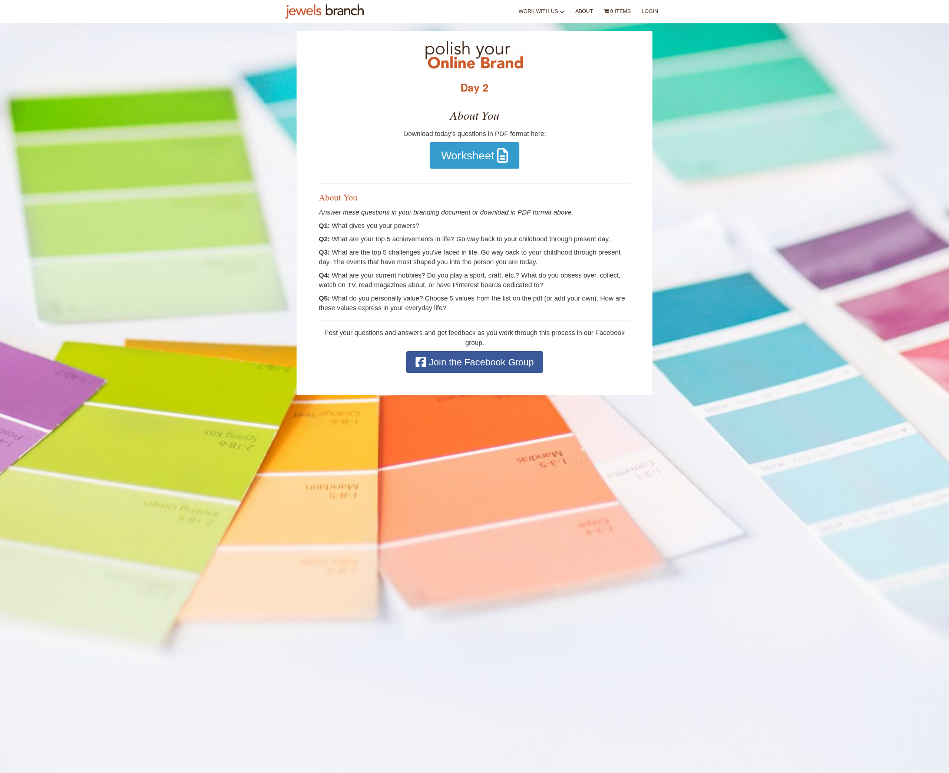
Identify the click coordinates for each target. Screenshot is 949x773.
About (584, 11)
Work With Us (538, 11)
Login (650, 11)
